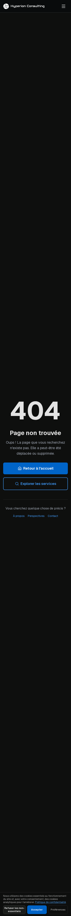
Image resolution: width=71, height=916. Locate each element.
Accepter (37, 909)
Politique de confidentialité (50, 902)
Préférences (58, 909)
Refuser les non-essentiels (14, 910)
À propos (19, 516)
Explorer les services (38, 483)
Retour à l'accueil (38, 468)
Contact (53, 516)
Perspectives (36, 516)
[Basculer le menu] (63, 6)
